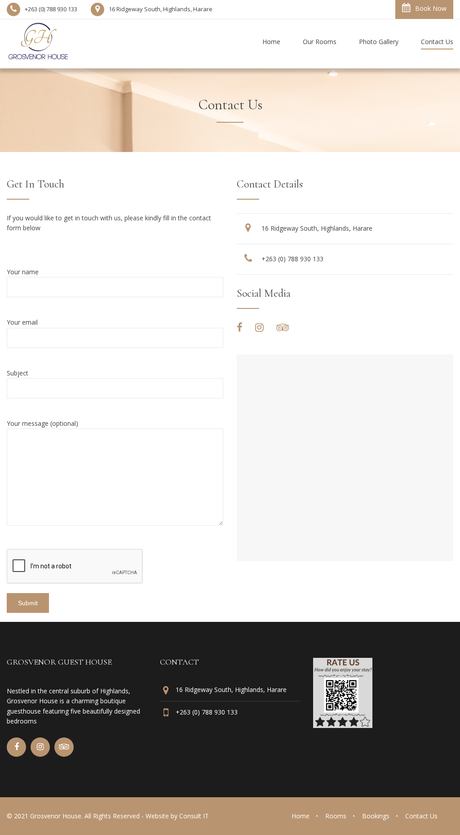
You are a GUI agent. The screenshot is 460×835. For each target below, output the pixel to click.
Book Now (431, 8)
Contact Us (421, 816)
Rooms (335, 816)
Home (301, 816)
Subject (17, 373)
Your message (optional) (42, 423)
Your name (23, 272)
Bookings (375, 816)
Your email (22, 322)
